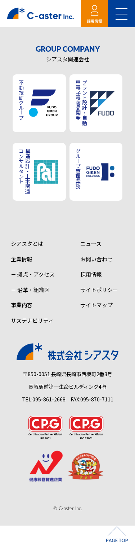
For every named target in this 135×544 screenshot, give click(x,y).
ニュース (91, 243)
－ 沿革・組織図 (30, 289)
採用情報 (91, 274)
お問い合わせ (96, 259)
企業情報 (21, 259)
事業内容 (21, 305)
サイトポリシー (99, 289)
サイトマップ (96, 305)
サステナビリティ (32, 320)
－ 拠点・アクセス (33, 274)
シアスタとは (27, 243)
